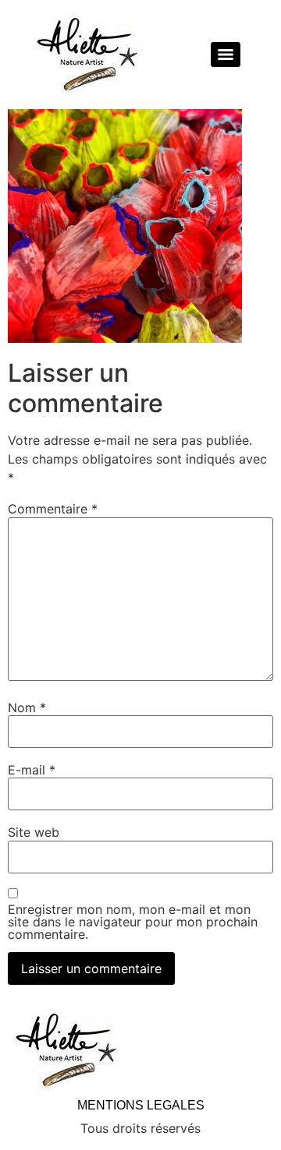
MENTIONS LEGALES (141, 1105)
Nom (27, 707)
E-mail (31, 770)
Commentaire (53, 509)
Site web (33, 832)
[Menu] (225, 54)
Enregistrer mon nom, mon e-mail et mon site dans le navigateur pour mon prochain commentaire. (133, 921)
